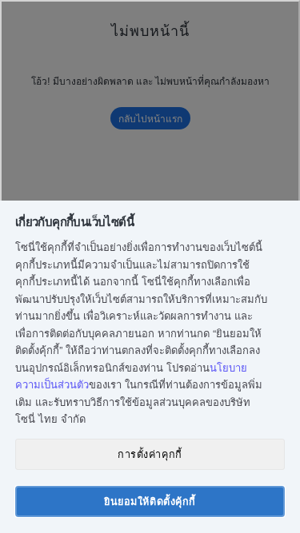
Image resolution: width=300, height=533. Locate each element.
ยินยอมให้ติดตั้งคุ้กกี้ (149, 501)
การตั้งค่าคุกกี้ (150, 454)
